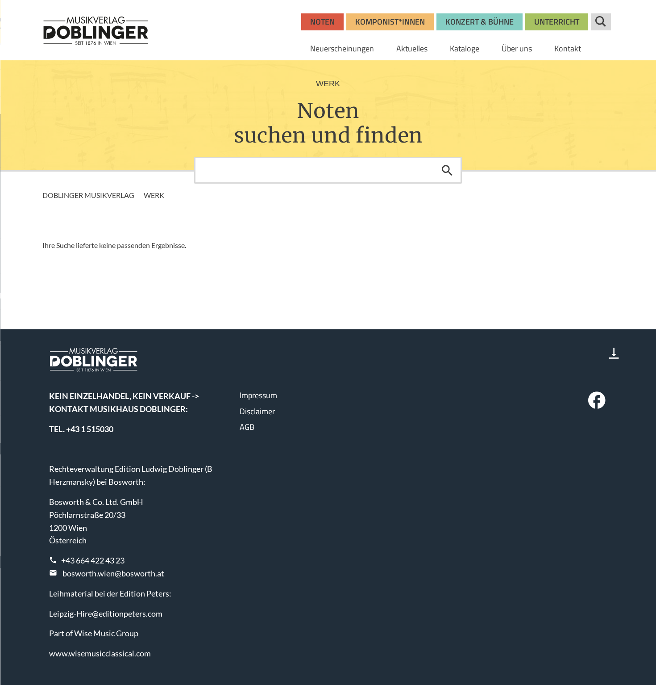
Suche (601, 21)
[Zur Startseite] (95, 30)
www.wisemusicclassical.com (100, 653)
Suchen (447, 170)
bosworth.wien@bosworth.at (113, 573)
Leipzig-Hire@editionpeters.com (105, 613)
